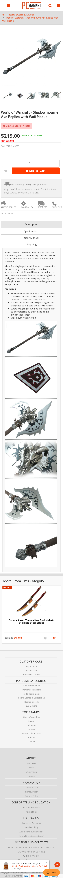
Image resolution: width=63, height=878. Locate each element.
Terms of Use (31, 787)
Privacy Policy (31, 791)
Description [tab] (31, 224)
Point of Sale (31, 811)
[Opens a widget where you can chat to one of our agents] (51, 872)
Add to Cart (37, 171)
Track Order (31, 670)
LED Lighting (31, 705)
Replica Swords (31, 701)
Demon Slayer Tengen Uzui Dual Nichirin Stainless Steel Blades (31, 621)
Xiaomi (31, 741)
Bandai (31, 737)
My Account (31, 666)
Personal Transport (31, 689)
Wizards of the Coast (31, 733)
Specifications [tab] (31, 231)
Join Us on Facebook (31, 823)
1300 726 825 (32, 855)
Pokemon (31, 725)
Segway (31, 729)
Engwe (31, 721)
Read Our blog (31, 827)
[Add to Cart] (54, 638)
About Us (31, 763)
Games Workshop (31, 685)
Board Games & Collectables (31, 697)
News (31, 767)
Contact (31, 776)
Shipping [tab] (31, 244)
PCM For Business (31, 807)
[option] (31, 56)
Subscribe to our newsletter (31, 831)
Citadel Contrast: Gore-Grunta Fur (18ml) (29, 866)
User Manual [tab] (31, 237)
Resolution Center (31, 674)
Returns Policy (31, 796)
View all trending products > (31, 836)
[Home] (3, 14)
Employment (31, 771)
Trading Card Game (31, 693)
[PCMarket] (31, 5)
